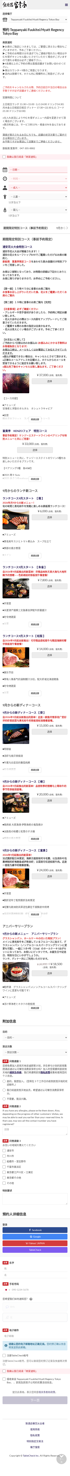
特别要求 (7, 1190)
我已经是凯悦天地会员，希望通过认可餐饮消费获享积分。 (35, 1092)
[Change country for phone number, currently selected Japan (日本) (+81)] (7, 1290)
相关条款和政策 (47, 1392)
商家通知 (7, 42)
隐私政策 (45, 1072)
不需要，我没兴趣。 (17, 1098)
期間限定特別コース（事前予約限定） (26, 228)
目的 (5, 1031)
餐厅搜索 (35, 1447)
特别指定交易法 (35, 1441)
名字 (9, 1262)
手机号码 (11, 1283)
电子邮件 (11, 1330)
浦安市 (10, 1150)
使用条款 (35, 1429)
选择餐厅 (7, 13)
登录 (5, 1224)
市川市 (10, 1155)
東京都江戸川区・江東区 (20, 1172)
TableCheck (35, 1249)
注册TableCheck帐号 (17, 1355)
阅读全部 (35, 419)
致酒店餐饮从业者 (35, 1423)
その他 (10, 1183)
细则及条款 (16, 1072)
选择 (49, 381)
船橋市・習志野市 (16, 1161)
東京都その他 (14, 1177)
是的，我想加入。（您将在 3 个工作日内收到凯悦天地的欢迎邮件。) (37, 1083)
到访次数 (7, 1046)
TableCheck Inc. (31, 1455)
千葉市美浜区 (14, 1166)
